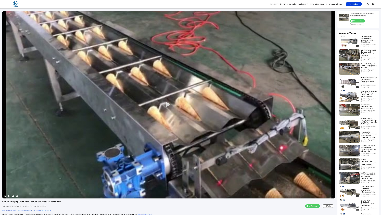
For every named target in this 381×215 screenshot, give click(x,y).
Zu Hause (274, 4)
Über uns (284, 4)
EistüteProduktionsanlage (43, 210)
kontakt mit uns (335, 4)
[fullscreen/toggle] (332, 196)
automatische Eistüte (9, 210)
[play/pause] (9, 196)
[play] (168, 104)
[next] (13, 196)
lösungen (319, 4)
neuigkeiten (303, 4)
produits (292, 4)
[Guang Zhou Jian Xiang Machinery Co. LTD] (16, 4)
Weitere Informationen (145, 214)
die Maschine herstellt (25, 210)
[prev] (5, 196)
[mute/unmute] (17, 196)
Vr (326, 4)
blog (312, 4)
